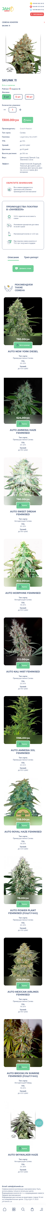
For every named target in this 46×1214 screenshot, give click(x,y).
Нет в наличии (25, 345)
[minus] (4, 110)
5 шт (18, 96)
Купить (28, 120)
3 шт (6, 96)
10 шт (29, 96)
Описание (13, 257)
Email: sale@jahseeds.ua (12, 1186)
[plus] (20, 110)
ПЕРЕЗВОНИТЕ (38, 14)
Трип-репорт (31, 257)
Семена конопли (10, 22)
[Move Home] (5, 1209)
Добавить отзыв (25, 268)
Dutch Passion (26, 129)
